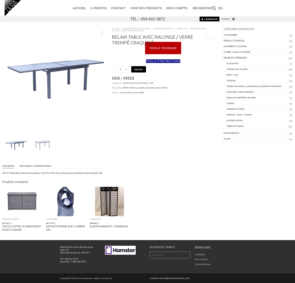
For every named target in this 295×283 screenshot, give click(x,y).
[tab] (8, 166)
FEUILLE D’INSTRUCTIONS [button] (163, 61)
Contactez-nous (203, 264)
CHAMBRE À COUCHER (235, 46)
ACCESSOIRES (95, 219)
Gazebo (230, 103)
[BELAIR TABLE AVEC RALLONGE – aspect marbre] (208, 37)
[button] (102, 33)
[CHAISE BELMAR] (213, 37)
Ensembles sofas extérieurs (240, 91)
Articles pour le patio (132, 83)
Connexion (211, 19)
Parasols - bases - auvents (239, 114)
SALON (227, 138)
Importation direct (153, 88)
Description (8, 165)
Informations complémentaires (35, 165)
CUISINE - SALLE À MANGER (237, 52)
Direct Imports (126, 92)
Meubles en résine (10, 219)
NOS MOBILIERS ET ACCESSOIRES (136, 29)
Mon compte (201, 259)
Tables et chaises (235, 126)
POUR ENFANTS (231, 133)
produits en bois (235, 120)
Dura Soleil (139, 88)
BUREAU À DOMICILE (234, 40)
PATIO (165, 88)
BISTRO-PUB (128, 88)
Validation (200, 254)
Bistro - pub (182, 29)
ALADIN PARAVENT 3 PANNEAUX (109, 226)
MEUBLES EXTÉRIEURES (163, 29)
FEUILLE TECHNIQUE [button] (163, 48)
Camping (231, 80)
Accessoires (51, 219)
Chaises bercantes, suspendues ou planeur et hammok (254, 86)
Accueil (115, 29)
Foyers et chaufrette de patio (241, 97)
